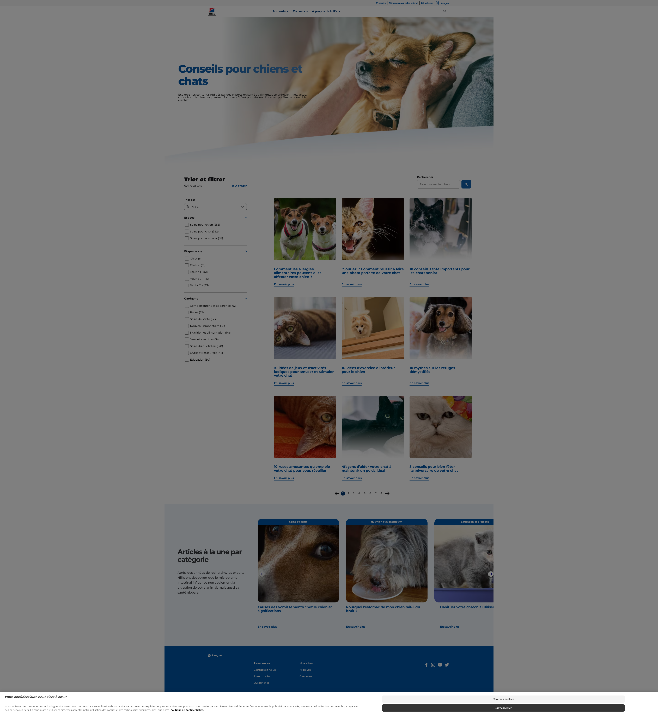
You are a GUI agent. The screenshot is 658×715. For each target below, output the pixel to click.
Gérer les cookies (503, 699)
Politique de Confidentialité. (187, 710)
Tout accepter (503, 707)
